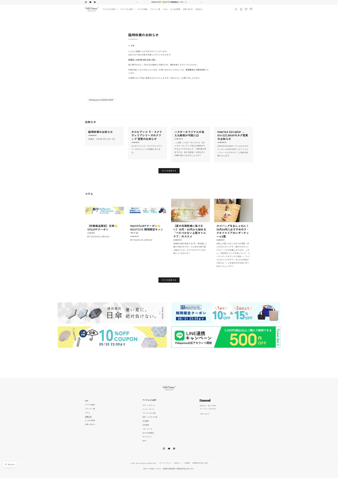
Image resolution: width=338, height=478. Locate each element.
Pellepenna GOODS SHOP (101, 99)
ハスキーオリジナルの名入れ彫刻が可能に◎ (189, 133)
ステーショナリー (149, 405)
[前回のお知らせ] (137, 2)
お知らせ (88, 416)
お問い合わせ (90, 424)
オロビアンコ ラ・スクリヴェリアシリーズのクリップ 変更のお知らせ (146, 135)
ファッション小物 (149, 413)
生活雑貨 (145, 421)
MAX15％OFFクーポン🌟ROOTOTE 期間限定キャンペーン (146, 229)
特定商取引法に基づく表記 (200, 463)
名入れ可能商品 (148, 433)
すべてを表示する (169, 170)
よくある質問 (90, 420)
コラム (87, 412)
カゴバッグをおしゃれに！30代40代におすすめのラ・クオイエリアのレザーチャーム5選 (232, 231)
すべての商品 (90, 404)
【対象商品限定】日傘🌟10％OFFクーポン (102, 227)
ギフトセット (147, 437)
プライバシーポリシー (165, 463)
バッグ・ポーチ (148, 409)
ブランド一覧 (90, 408)
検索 (86, 401)
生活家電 (145, 425)
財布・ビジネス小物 (149, 417)
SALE (144, 441)
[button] (110, 9)
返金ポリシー (178, 463)
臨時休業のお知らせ (100, 131)
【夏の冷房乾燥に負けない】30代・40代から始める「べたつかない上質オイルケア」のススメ (189, 231)
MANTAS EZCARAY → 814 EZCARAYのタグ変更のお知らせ (232, 135)
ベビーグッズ (147, 429)
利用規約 (187, 463)
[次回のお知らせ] (201, 2)
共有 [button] (132, 45)
